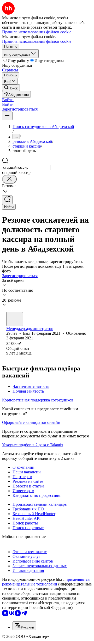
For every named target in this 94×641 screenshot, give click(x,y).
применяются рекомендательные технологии (46, 581)
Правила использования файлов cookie (36, 41)
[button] (8, 99)
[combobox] (26, 167)
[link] (11, 87)
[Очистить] (9, 179)
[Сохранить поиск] (7, 200)
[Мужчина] (14, 319)
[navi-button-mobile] (7, 116)
